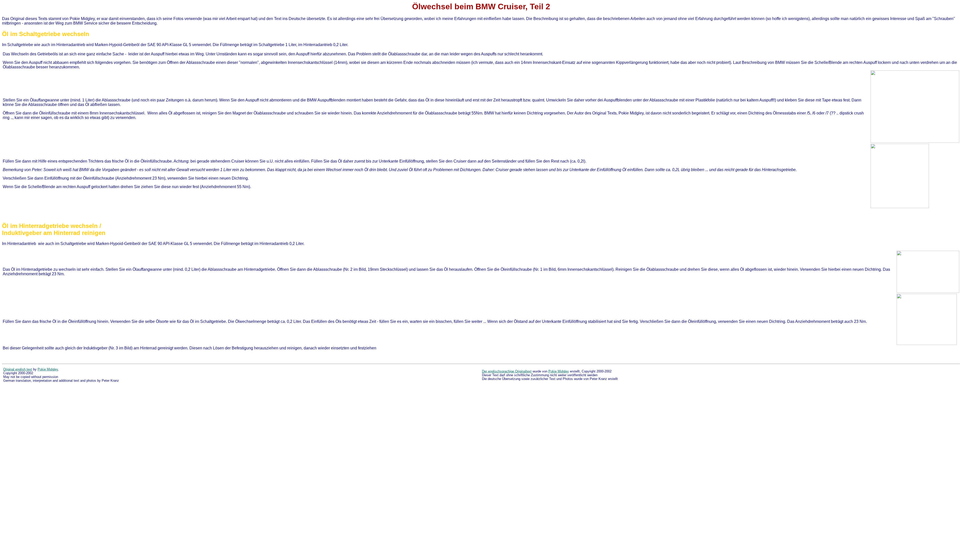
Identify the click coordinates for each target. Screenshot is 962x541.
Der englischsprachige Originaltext (507, 371)
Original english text (17, 369)
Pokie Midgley (48, 369)
